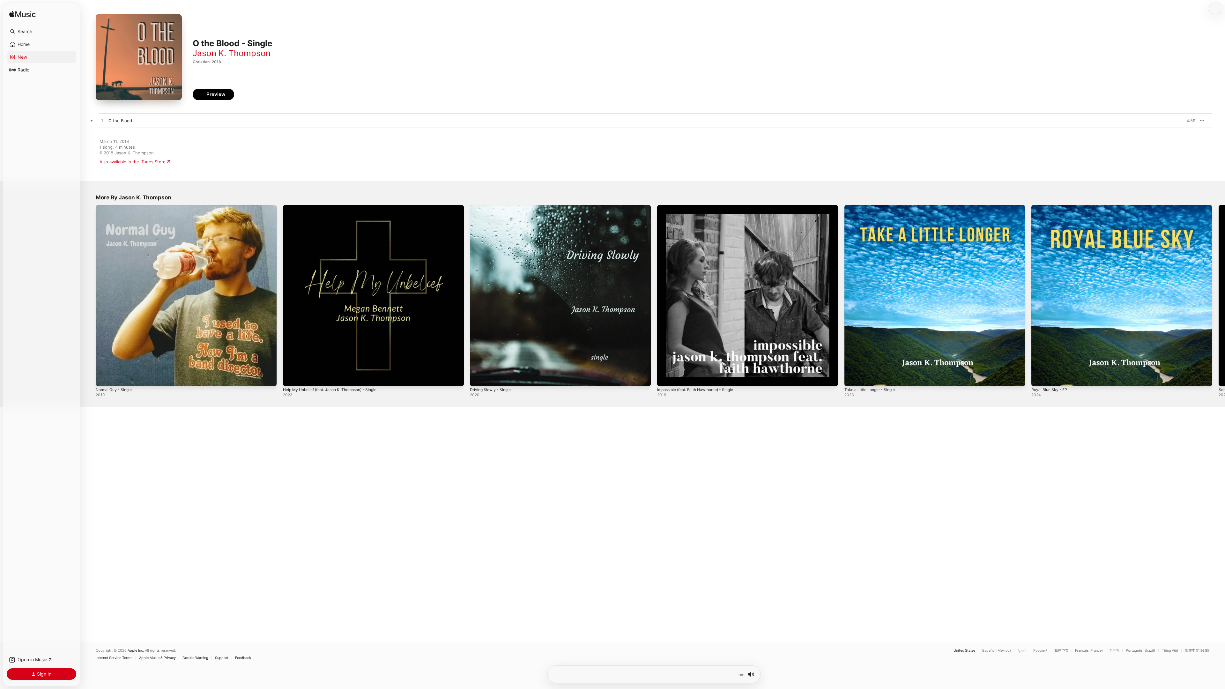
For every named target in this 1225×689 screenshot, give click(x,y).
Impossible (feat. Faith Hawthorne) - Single (700, 207)
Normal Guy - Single (116, 207)
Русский (1040, 650)
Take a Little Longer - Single (872, 207)
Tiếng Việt (1170, 650)
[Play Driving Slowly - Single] (478, 378)
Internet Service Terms (114, 658)
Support (221, 658)
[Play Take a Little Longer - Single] (852, 378)
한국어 (1114, 650)
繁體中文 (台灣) (1197, 650)
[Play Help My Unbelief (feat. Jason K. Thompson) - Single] (291, 378)
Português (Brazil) (1140, 650)
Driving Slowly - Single (492, 207)
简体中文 (1061, 650)
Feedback (243, 658)
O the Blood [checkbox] (120, 120)
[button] (41, 31)
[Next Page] (1218, 295)
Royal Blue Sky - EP (1050, 207)
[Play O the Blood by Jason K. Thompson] (102, 121)
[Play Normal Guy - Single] (103, 378)
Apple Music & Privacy (157, 658)
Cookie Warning (195, 658)
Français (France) (1089, 650)
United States (965, 650)
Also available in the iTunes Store (133, 161)
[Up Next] (741, 674)
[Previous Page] (89, 295)
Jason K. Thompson (232, 53)
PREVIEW (1188, 120)
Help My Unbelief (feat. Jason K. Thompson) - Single (336, 207)
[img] (22, 14)
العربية (1022, 650)
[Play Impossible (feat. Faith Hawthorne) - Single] (665, 378)
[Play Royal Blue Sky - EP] (1039, 378)
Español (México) (996, 650)
